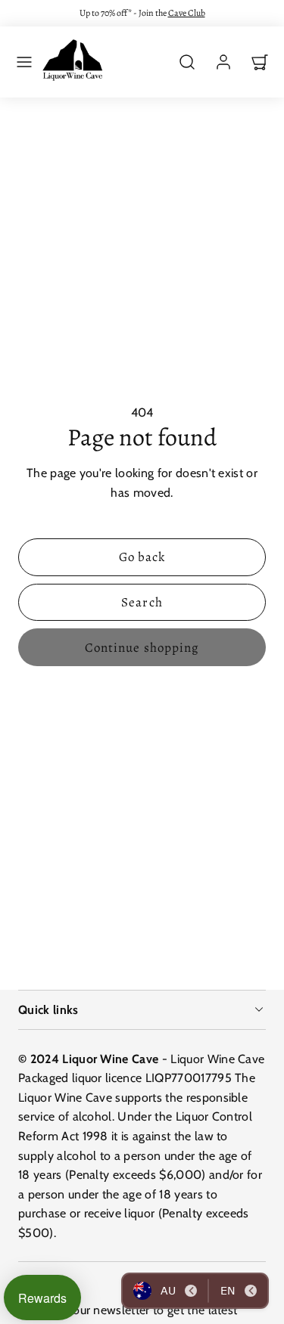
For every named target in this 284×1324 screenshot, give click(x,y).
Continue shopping (141, 647)
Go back (142, 557)
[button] (24, 62)
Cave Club (186, 13)
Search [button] (141, 602)
